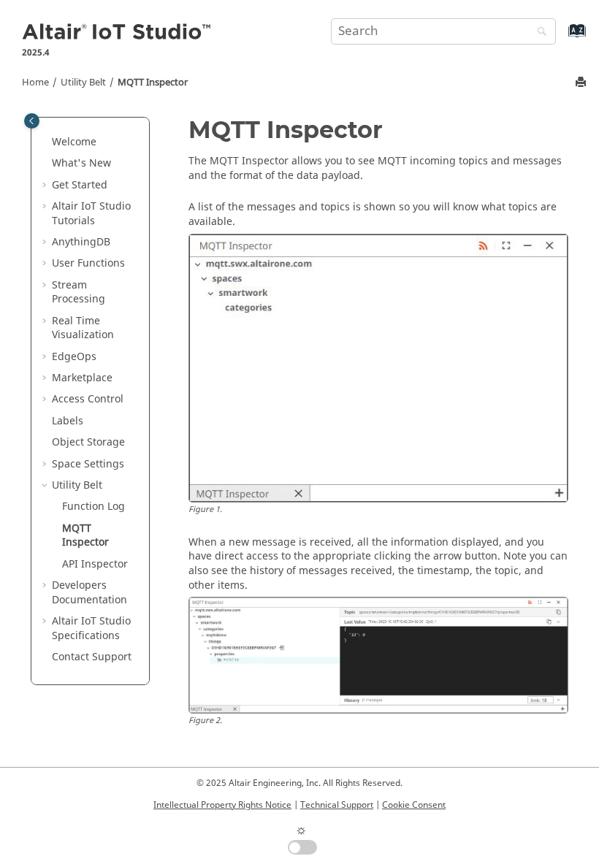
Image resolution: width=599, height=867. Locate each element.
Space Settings (88, 464)
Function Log (93, 506)
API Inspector (95, 564)
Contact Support (91, 657)
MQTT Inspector (153, 82)
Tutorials (91, 214)
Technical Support (336, 804)
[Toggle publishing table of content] (31, 121)
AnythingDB (81, 242)
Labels (67, 421)
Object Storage (88, 442)
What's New (81, 163)
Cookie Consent (414, 804)
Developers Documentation (89, 593)
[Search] (538, 32)
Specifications (91, 628)
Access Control (87, 399)
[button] (46, 142)
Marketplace (82, 378)
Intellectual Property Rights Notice (222, 804)
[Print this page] (582, 83)
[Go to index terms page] (561, 37)
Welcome (74, 142)
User (88, 263)
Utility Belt (83, 82)
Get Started (79, 185)
